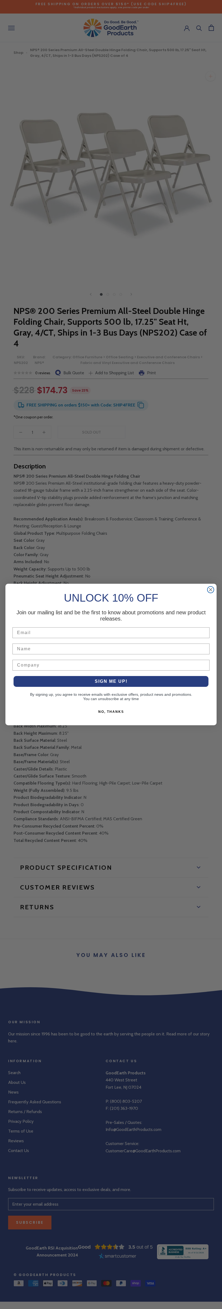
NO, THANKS (111, 712)
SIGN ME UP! (111, 681)
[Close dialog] (210, 589)
